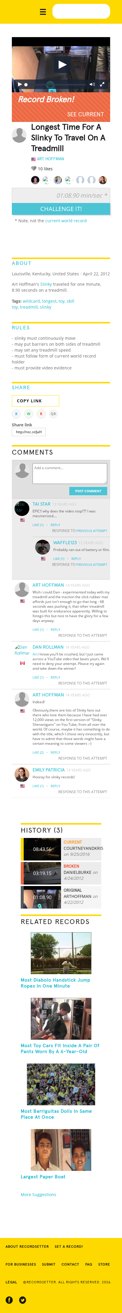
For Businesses (21, 1264)
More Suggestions (38, 1194)
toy (62, 301)
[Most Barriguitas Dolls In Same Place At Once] (61, 1084)
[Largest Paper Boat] (61, 1150)
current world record (66, 220)
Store (104, 1264)
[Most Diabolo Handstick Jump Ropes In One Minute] (61, 953)
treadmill (29, 307)
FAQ (88, 1264)
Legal (11, 1282)
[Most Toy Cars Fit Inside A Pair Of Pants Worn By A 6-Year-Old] (61, 1019)
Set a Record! (69, 1247)
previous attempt (91, 530)
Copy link (29, 401)
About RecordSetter (27, 1247)
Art (35, 654)
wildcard (31, 301)
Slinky (46, 284)
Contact (70, 1264)
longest (49, 301)
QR (53, 413)
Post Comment (88, 491)
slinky (45, 307)
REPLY (55, 525)
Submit (49, 1264)
